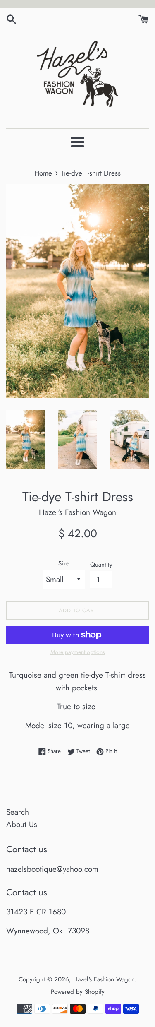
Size (63, 563)
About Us (21, 824)
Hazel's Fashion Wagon (104, 979)
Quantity (101, 564)
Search (17, 812)
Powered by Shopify (78, 991)
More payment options (77, 652)
